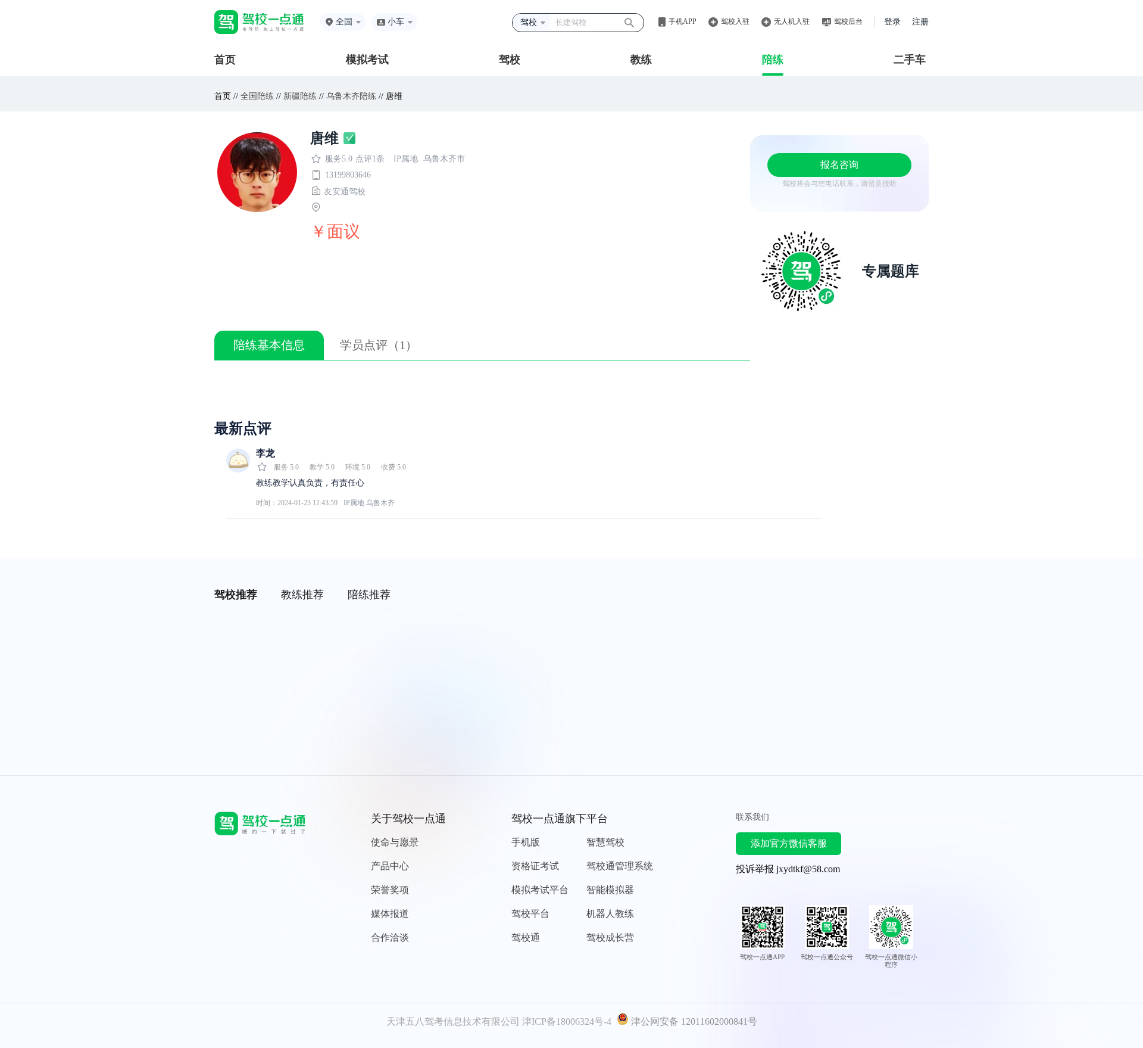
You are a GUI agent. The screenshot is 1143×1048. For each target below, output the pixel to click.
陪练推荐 (369, 595)
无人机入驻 (792, 21)
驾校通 (525, 937)
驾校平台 (530, 914)
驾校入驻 (735, 21)
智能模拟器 (610, 890)
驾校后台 (848, 21)
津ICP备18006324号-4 (566, 1021)
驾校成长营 (610, 937)
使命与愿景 (395, 842)
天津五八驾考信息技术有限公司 (453, 1021)
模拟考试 (367, 60)
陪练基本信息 (269, 345)
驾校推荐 (235, 595)
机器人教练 (610, 914)
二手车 (910, 60)
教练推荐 (302, 595)
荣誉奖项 (390, 890)
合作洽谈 (390, 937)
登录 (892, 21)
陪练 (772, 60)
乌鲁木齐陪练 (351, 96)
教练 (641, 60)
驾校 (509, 60)
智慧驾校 (605, 842)
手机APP (683, 21)
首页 (225, 60)
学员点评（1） (378, 345)
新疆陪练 (300, 96)
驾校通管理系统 (619, 866)
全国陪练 (257, 96)
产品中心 (390, 866)
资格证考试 (535, 866)
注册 (920, 21)
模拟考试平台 (540, 890)
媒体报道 (390, 914)
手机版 (525, 842)
